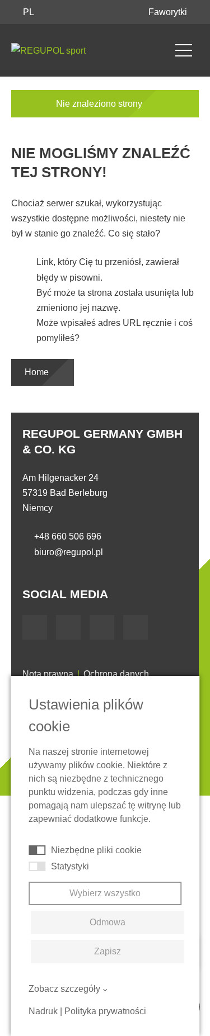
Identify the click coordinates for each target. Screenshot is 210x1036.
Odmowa (107, 922)
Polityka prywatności (105, 1011)
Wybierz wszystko (105, 893)
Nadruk (43, 1011)
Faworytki (168, 12)
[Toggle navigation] (184, 50)
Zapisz (107, 951)
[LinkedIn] (102, 627)
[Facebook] (34, 627)
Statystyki (70, 866)
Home (38, 372)
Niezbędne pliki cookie (96, 850)
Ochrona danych (116, 674)
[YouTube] (68, 627)
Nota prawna (47, 674)
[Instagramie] (135, 627)
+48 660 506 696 (67, 536)
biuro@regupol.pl (68, 552)
